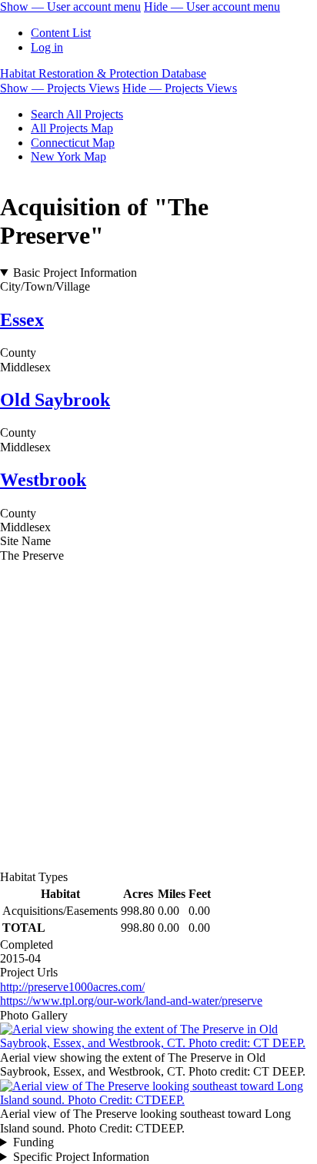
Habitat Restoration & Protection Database (103, 73)
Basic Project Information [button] (75, 272)
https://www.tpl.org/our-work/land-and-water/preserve (131, 1000)
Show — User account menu (70, 6)
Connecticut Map (73, 142)
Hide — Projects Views (179, 88)
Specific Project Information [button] (81, 1156)
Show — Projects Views (59, 88)
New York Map (68, 156)
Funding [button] (33, 1142)
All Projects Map (72, 128)
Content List (61, 32)
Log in (47, 47)
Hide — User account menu (212, 6)
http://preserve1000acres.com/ (72, 986)
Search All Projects (77, 114)
